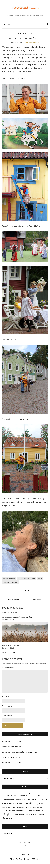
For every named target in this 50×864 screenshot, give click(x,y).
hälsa (37, 799)
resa (41, 807)
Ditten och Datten (25, 33)
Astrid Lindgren (9, 578)
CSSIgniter (36, 859)
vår (10, 818)
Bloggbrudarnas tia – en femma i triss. (24, 752)
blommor (14, 795)
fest (39, 795)
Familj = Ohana (8, 652)
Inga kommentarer (32, 42)
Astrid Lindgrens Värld (26, 578)
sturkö (21, 811)
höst (42, 799)
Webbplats (7, 715)
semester (5, 811)
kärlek (5, 803)
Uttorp (31, 814)
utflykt (15, 582)
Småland (6, 582)
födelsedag (20, 799)
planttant (13, 807)
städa (27, 811)
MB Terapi (27, 842)
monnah (25, 854)
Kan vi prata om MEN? (12, 645)
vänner (5, 818)
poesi (20, 807)
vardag (37, 814)
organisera (5, 807)
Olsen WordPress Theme (19, 859)
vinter (42, 814)
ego (26, 795)
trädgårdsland (18, 814)
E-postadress (9, 706)
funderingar (11, 800)
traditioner (42, 811)
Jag (20, 842)
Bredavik (21, 795)
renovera (36, 807)
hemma (31, 799)
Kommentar (8, 667)
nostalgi (36, 804)
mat (23, 804)
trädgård (6, 814)
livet (10, 804)
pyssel (24, 807)
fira (42, 794)
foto (4, 799)
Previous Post (13, 599)
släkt (10, 811)
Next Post (36, 599)
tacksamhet (34, 811)
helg (26, 800)
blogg (8, 795)
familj (40, 578)
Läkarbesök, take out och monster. (17, 617)
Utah (26, 814)
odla (41, 803)
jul (46, 799)
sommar (15, 810)
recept (29, 807)
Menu (7, 24)
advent (4, 795)
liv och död (17, 803)
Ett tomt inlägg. (16, 741)
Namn (5, 696)
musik (28, 803)
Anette (4, 757)
